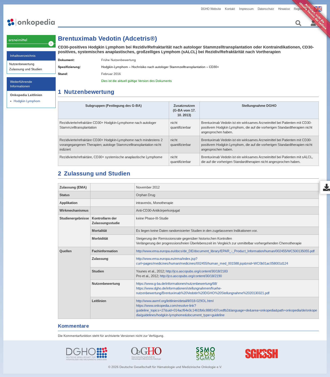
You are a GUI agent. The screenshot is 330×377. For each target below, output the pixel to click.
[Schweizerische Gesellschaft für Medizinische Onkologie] (225, 353)
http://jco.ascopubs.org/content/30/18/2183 (197, 271)
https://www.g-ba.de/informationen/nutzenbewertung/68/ (176, 283)
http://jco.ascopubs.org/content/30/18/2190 (191, 276)
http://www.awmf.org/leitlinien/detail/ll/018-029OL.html (174, 301)
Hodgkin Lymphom (27, 101)
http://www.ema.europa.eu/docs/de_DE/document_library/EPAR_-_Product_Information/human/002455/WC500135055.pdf (225, 251)
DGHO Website (211, 9)
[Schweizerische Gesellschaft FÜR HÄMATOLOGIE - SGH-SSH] (290, 353)
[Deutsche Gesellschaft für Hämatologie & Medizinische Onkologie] (95, 353)
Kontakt (230, 9)
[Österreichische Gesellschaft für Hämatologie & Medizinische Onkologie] (160, 353)
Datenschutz (266, 9)
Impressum (246, 9)
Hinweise (284, 9)
